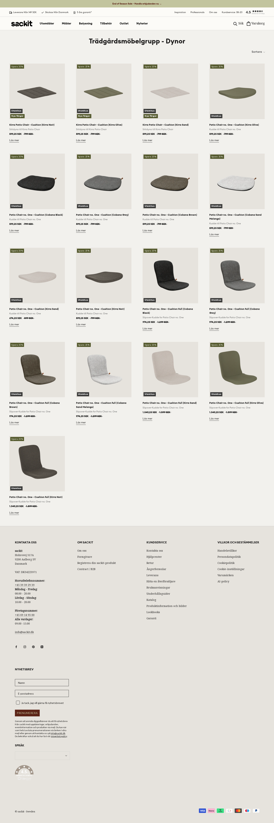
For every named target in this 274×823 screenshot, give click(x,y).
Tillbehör (106, 23)
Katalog (151, 600)
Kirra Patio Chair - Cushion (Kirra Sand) (166, 124)
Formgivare (84, 556)
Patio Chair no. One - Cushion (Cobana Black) (36, 214)
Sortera (257, 52)
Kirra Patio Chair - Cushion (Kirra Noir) (31, 124)
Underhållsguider (158, 593)
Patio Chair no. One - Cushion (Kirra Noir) (100, 309)
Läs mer (14, 140)
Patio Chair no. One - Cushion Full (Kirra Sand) (170, 403)
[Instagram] (24, 646)
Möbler (66, 23)
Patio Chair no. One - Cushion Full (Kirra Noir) (35, 497)
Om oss (213, 12)
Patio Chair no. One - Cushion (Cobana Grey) (102, 214)
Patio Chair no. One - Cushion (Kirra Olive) (234, 124)
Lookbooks (153, 612)
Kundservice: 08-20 (232, 12)
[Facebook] (16, 646)
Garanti (151, 618)
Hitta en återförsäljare (161, 581)
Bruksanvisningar (158, 587)
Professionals (197, 12)
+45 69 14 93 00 (24, 615)
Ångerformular (156, 569)
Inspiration (180, 12)
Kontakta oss (155, 550)
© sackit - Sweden (25, 811)
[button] (253, 12)
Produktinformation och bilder (167, 606)
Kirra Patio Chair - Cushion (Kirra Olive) (99, 124)
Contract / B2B (86, 569)
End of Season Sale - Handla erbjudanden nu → (137, 3)
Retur (150, 563)
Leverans (152, 575)
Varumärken (226, 575)
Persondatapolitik (229, 556)
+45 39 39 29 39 (24, 585)
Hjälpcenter (154, 556)
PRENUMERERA (27, 713)
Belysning (85, 23)
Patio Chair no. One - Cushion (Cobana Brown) (170, 214)
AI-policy (223, 581)
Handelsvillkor (227, 550)
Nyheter (142, 23)
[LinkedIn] (42, 646)
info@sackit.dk (24, 632)
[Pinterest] (33, 646)
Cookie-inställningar (231, 569)
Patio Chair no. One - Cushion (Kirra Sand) (34, 309)
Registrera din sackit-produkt (96, 563)
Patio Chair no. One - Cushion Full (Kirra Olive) (236, 403)
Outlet (124, 23)
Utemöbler (47, 23)
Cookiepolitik (226, 563)
